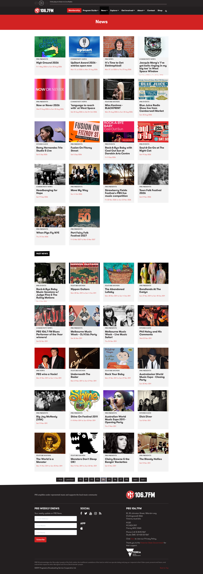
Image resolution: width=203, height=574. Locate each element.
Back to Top (164, 568)
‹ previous (70, 479)
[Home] (45, 10)
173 (97, 479)
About (140, 10)
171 (86, 479)
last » (143, 479)
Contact (151, 10)
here (132, 538)
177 (121, 479)
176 (115, 479)
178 (126, 479)
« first (60, 479)
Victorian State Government (151, 542)
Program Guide (90, 10)
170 (80, 479)
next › (135, 479)
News (103, 10)
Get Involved (127, 10)
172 (91, 479)
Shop (160, 10)
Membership (74, 10)
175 (109, 479)
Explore (114, 10)
